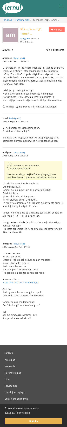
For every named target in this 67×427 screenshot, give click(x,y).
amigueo (25, 38)
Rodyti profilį (19, 58)
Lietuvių (9, 352)
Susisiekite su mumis (16, 398)
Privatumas (11, 385)
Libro (7, 379)
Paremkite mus (13, 372)
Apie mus (10, 359)
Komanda (10, 366)
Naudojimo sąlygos (15, 392)
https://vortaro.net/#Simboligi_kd (20, 282)
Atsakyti (57, 29)
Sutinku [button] (33, 421)
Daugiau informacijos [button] (17, 412)
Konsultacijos (22, 19)
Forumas (7, 19)
